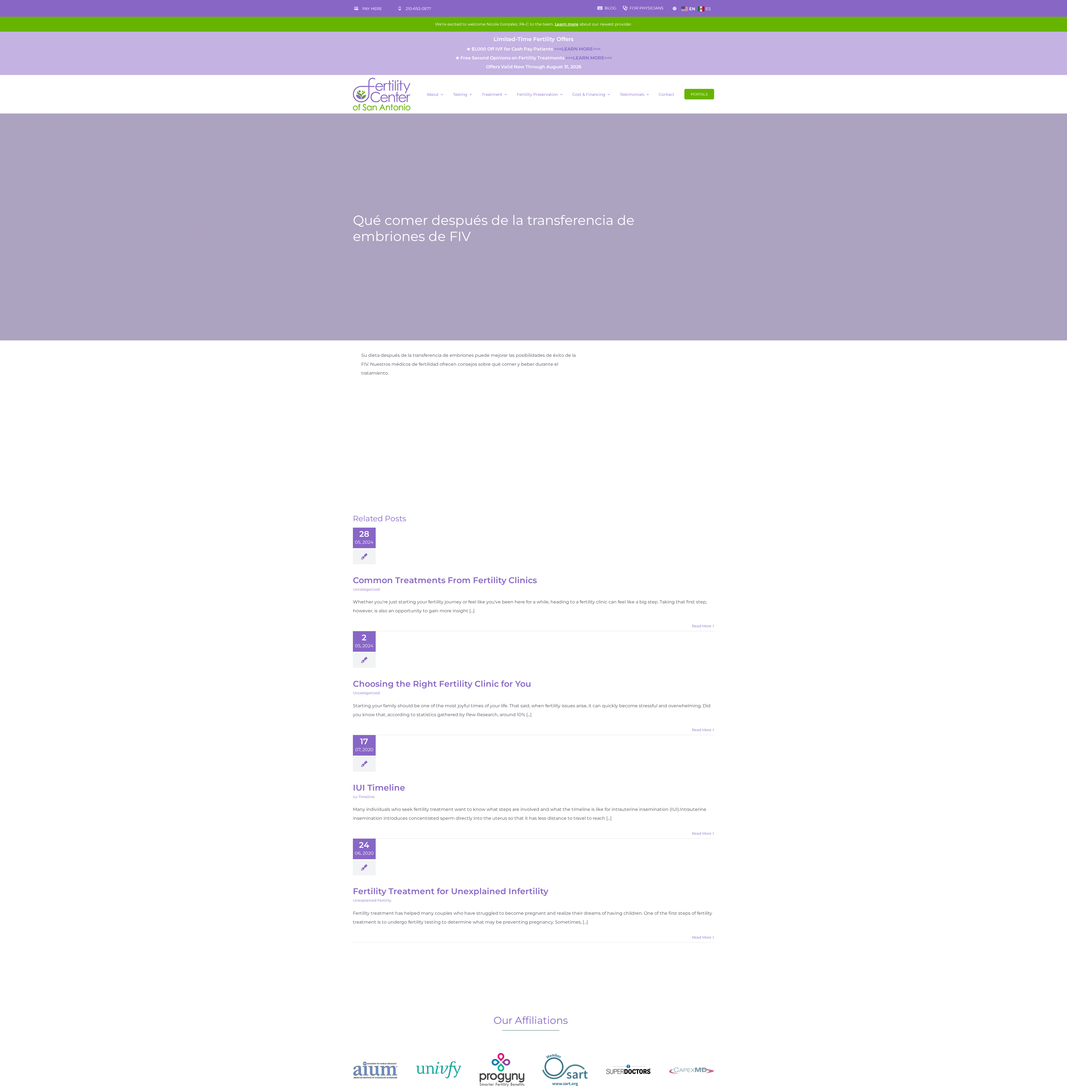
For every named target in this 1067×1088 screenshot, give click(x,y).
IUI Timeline (379, 788)
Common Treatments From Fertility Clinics (445, 580)
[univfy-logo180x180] (438, 1049)
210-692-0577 (418, 8)
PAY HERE (372, 8)
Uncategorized (366, 589)
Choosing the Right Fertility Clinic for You (442, 684)
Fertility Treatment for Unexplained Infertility (450, 891)
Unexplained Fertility (372, 900)
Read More (701, 626)
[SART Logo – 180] (565, 1049)
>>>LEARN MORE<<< (577, 49)
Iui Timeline (364, 796)
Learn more (567, 24)
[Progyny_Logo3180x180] (502, 1049)
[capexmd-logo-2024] (691, 1049)
